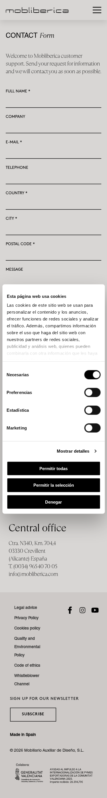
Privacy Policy (26, 618)
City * (11, 218)
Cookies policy (27, 629)
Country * (16, 193)
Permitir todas (53, 468)
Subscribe (33, 714)
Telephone (17, 167)
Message (14, 269)
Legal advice (25, 608)
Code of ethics (27, 666)
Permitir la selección (53, 485)
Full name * (18, 91)
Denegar (53, 502)
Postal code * (20, 244)
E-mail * (14, 142)
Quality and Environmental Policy (27, 647)
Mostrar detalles (73, 451)
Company (15, 116)
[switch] (92, 392)
